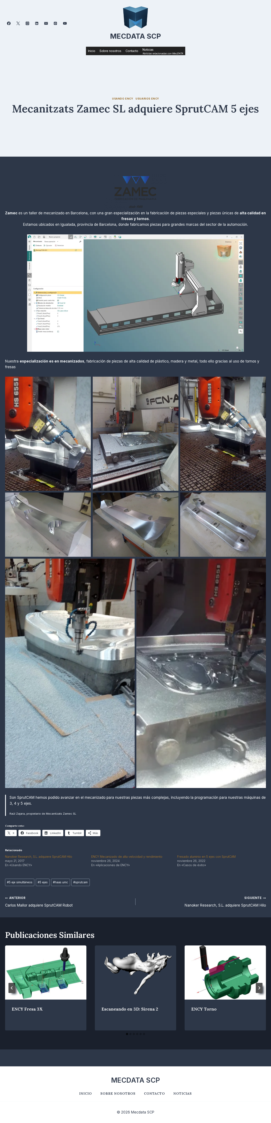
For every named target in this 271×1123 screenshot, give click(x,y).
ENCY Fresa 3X (27, 1009)
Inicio (91, 51)
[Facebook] (8, 23)
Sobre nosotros (110, 51)
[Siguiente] (259, 988)
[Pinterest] (55, 23)
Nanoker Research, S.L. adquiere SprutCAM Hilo (38, 856)
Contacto (132, 51)
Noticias (182, 1093)
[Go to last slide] (11, 988)
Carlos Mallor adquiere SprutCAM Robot (39, 901)
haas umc (60, 882)
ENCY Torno (204, 1009)
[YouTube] (64, 23)
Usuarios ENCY (147, 98)
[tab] (127, 1034)
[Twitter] (18, 23)
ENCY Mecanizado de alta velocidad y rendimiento (126, 856)
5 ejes (43, 882)
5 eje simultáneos (19, 882)
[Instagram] (27, 23)
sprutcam (80, 882)
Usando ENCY (122, 98)
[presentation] (45, 972)
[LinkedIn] (36, 23)
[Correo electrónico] (46, 23)
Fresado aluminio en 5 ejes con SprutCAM (206, 856)
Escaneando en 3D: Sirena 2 (130, 1009)
